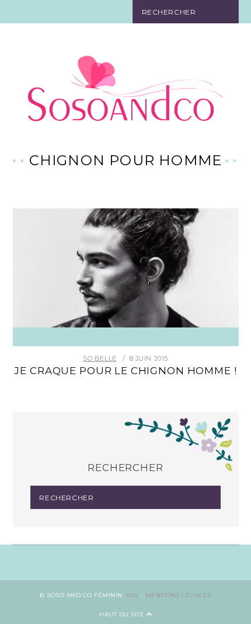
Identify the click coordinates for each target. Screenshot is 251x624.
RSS (132, 595)
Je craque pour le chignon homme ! (125, 371)
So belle (99, 358)
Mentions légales (178, 595)
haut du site (123, 614)
